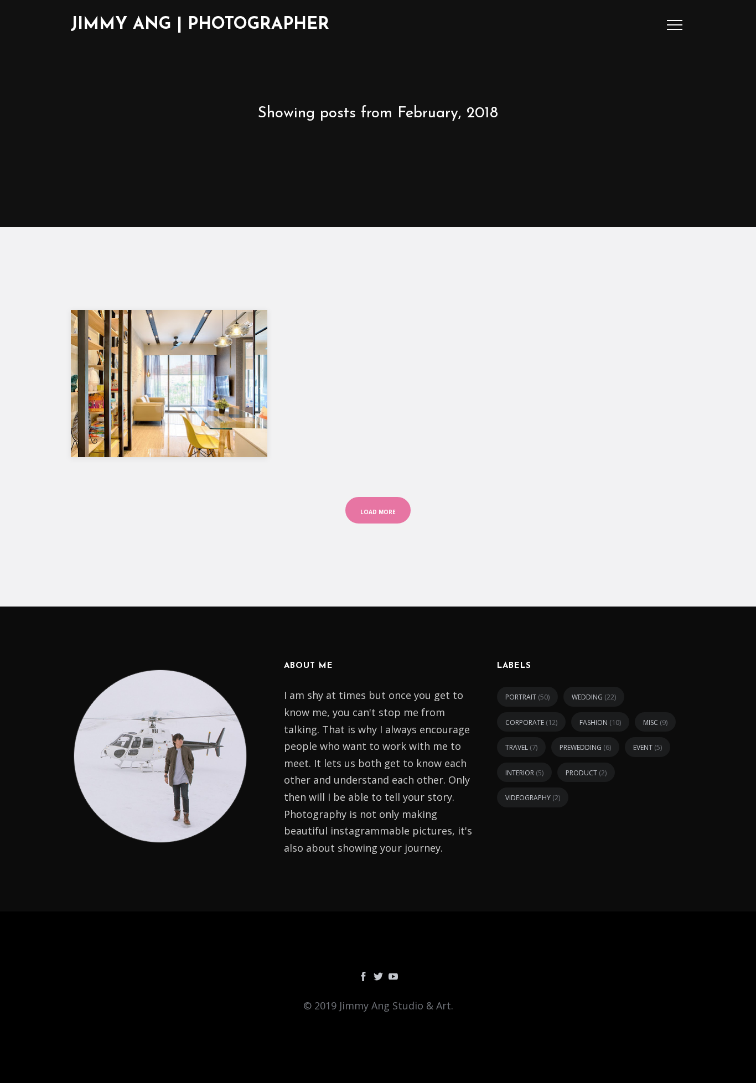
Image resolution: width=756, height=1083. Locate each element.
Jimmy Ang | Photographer (200, 24)
